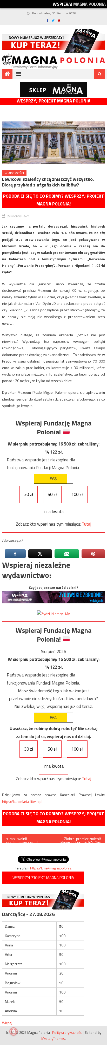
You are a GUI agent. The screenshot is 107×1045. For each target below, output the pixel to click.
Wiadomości (14, 173)
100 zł (77, 494)
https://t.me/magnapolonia (50, 868)
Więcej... (8, 1022)
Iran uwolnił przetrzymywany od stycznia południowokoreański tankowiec (23, 839)
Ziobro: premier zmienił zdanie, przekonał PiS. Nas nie (80, 839)
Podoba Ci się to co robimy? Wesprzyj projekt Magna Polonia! (53, 200)
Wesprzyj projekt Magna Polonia (53, 101)
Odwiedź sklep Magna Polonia (53, 89)
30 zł (28, 494)
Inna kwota (53, 511)
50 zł (52, 494)
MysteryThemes (53, 1038)
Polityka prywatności (67, 1032)
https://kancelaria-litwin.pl (22, 801)
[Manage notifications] (13, 1031)
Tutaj (86, 524)
